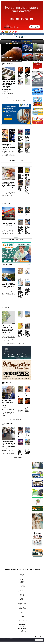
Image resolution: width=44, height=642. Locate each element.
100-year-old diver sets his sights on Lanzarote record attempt (7, 403)
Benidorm (22, 622)
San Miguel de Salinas (22, 603)
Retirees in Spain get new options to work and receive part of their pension (20, 89)
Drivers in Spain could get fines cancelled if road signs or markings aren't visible (20, 230)
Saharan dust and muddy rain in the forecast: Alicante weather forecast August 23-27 (27, 90)
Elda (22, 630)
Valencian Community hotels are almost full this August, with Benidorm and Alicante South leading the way (8, 85)
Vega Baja (22, 579)
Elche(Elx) (22, 626)
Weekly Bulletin (5, 637)
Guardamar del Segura (22, 593)
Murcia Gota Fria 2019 (29, 636)
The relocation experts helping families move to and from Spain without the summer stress (20, 280)
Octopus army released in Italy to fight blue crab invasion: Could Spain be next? (20, 396)
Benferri (22, 585)
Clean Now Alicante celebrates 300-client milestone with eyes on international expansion (27, 450)
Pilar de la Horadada (22, 596)
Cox (22, 589)
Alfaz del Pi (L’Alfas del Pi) (22, 620)
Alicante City (22, 574)
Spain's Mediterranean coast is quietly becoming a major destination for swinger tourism (21, 178)
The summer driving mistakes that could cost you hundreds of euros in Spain (27, 217)
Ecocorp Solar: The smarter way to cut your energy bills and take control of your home (27, 291)
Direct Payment (21, 638)
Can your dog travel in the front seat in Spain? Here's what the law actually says (27, 230)
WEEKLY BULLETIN (20, 34)
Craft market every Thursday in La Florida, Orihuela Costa (20, 151)
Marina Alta (22, 610)
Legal (38, 638)
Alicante (22, 572)
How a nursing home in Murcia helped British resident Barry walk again (27, 190)
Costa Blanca (22, 575)
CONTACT (9, 34)
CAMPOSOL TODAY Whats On (5, 636)
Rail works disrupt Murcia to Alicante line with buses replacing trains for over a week (8, 444)
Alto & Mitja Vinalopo (22, 628)
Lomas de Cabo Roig (22, 608)
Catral (22, 587)
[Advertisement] (37, 562)
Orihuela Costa (22, 606)
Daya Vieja (22, 590)
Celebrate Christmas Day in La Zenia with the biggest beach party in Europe (27, 151)
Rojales (22, 600)
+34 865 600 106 (4, 34)
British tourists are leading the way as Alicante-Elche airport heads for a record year (27, 437)
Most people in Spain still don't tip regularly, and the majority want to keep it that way (8, 184)
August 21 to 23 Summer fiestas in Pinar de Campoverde (8, 145)
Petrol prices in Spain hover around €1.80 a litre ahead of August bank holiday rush (20, 217)
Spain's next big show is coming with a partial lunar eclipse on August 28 (27, 76)
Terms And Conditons (28, 638)
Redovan (22, 599)
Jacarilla (22, 594)
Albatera (22, 581)
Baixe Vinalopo (22, 624)
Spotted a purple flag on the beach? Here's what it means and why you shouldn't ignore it (27, 178)
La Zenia (22, 607)
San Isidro (22, 602)
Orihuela (22, 595)
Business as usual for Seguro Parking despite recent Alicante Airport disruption (20, 450)
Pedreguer (22, 616)
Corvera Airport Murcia (22, 636)
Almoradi (22, 582)
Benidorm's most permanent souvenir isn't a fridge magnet (20, 189)
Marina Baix (22, 619)
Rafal (22, 598)
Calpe (22, 614)
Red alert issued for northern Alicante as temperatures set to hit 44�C (21, 333)
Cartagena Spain (12, 636)
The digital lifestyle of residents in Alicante (20, 435)
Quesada (22, 577)
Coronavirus (17, 636)
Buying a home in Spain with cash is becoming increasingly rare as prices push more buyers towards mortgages (20, 292)
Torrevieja (22, 604)
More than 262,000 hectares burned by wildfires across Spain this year (20, 76)
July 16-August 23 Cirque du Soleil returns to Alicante (27, 139)
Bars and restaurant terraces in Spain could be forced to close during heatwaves (27, 333)
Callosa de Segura (22, 586)
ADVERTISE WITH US (14, 34)
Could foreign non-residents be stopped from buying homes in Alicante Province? (8, 285)
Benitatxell (22, 612)
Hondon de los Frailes (22, 631)
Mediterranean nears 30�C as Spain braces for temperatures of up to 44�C (28, 321)
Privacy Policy (34, 638)
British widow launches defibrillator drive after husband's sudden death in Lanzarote (27, 396)
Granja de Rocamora (22, 591)
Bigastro (22, 583)
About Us (41, 638)
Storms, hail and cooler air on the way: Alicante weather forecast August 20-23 (20, 322)
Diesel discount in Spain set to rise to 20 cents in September (8, 223)
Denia (22, 615)
